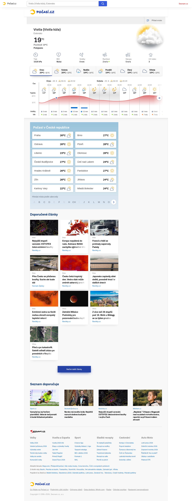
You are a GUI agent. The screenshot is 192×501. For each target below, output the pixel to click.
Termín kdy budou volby (38, 453)
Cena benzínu (83, 466)
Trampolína (63, 469)
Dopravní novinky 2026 (149, 450)
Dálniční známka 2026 (149, 446)
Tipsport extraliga (81, 450)
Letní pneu (89, 473)
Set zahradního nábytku (93, 469)
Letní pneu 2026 (147, 443)
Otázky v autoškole (148, 456)
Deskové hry (98, 473)
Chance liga (79, 443)
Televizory (108, 473)
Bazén (42, 469)
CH (74, 202)
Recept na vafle (102, 456)
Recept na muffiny (103, 446)
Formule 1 (78, 456)
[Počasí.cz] (42, 12)
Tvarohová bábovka (104, 453)
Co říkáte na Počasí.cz (39, 489)
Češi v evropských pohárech (99, 466)
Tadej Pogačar (57, 453)
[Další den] (159, 98)
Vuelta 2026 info (58, 443)
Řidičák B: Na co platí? (149, 453)
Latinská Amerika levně (127, 456)
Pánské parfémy (130, 473)
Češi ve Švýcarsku (125, 453)
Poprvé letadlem (125, 446)
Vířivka (115, 469)
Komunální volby (36, 460)
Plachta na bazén (52, 469)
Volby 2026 (34, 443)
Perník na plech (102, 460)
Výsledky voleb (35, 450)
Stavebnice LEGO (65, 473)
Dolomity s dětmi (125, 460)
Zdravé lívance (102, 450)
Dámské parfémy (78, 473)
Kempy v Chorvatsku (126, 443)
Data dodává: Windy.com (94, 489)
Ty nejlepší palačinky (104, 443)
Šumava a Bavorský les (127, 450)
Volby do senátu (35, 456)
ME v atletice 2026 (81, 453)
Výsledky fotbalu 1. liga (83, 446)
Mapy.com (46, 466)
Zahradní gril (107, 469)
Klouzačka (80, 469)
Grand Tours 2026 (58, 460)
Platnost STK (145, 460)
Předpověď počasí (57, 466)
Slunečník (71, 469)
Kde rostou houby (71, 466)
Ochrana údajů (76, 489)
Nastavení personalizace (138, 489)
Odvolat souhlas (119, 489)
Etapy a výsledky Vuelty (60, 446)
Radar (108, 489)
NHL (76, 460)
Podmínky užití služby (59, 489)
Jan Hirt (55, 450)
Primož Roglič (57, 456)
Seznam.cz (183, 4)
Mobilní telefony (52, 473)
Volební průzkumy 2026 (38, 446)
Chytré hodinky (118, 473)
